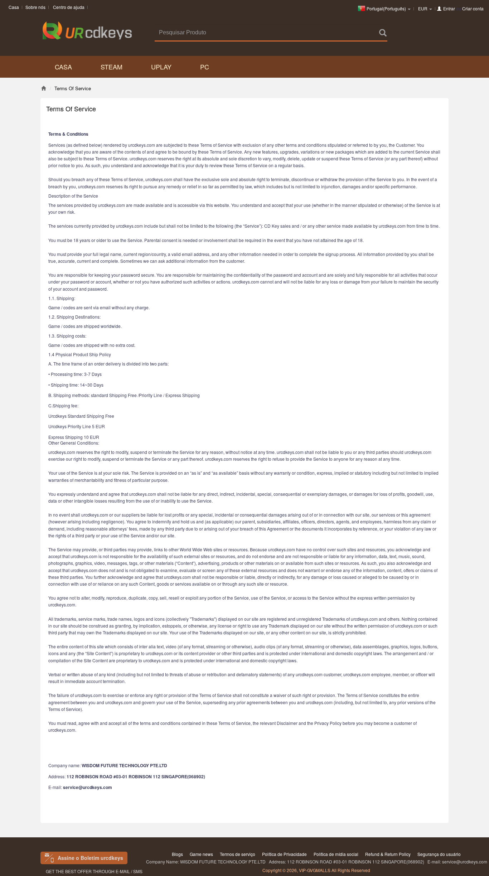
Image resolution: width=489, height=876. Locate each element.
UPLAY (161, 66)
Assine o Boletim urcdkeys (90, 857)
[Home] (43, 88)
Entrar (449, 8)
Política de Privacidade (284, 854)
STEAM (111, 66)
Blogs (177, 854)
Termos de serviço (237, 854)
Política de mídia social (336, 854)
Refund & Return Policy (388, 854)
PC (204, 66)
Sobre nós (35, 7)
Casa (14, 7)
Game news (201, 854)
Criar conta (473, 8)
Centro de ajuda (68, 7)
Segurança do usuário (439, 854)
